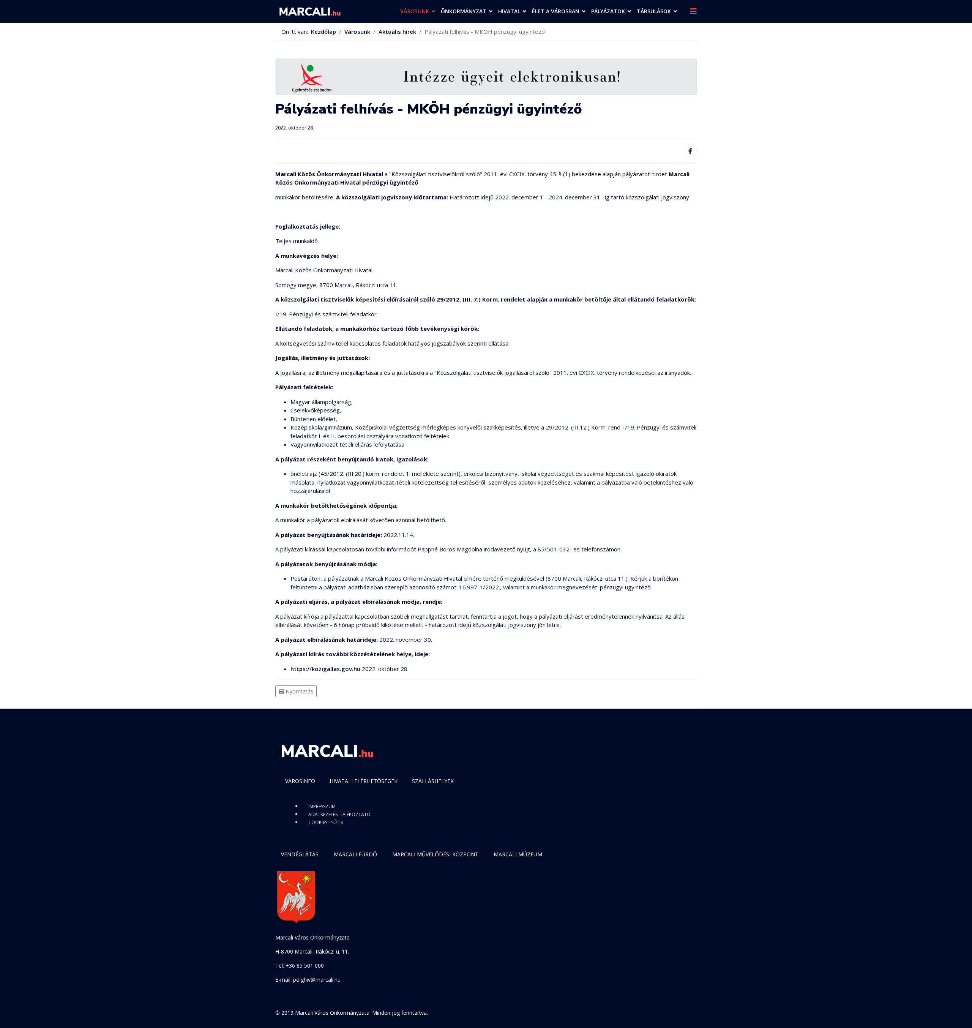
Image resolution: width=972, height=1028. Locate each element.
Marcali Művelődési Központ (435, 854)
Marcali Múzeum (518, 854)
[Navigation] (693, 11)
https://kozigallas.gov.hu (325, 669)
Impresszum (322, 806)
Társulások (654, 11)
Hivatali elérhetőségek (364, 781)
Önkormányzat (463, 11)
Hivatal (509, 11)
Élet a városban (555, 11)
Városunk (414, 11)
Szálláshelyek (433, 781)
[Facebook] (690, 150)
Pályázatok (608, 11)
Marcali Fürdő (355, 854)
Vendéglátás (300, 854)
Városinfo (300, 781)
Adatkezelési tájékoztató (339, 814)
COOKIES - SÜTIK (325, 822)
